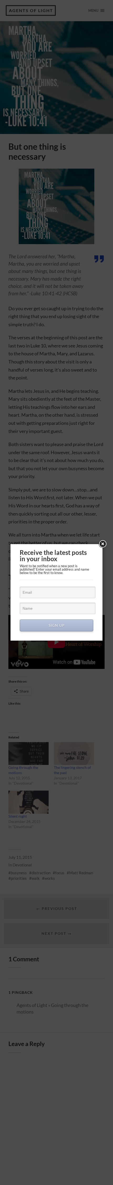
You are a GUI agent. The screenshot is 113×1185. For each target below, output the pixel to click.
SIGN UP (57, 625)
